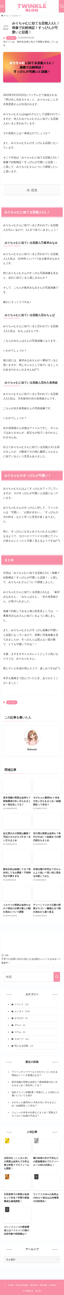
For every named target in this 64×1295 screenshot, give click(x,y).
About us (34, 1285)
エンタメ (11, 38)
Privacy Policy (21, 1285)
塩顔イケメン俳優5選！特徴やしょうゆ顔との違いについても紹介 (35, 1094)
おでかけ (21, 1018)
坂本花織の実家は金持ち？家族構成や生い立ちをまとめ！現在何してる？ (35, 1084)
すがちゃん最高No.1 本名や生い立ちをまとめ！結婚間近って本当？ (34, 1104)
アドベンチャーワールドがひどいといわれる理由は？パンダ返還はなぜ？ (35, 1073)
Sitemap (43, 1285)
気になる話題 (23, 1045)
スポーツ (21, 1039)
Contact (52, 1285)
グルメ (19, 1025)
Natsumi (32, 749)
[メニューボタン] (2, 6)
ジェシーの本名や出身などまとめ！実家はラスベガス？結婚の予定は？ (35, 1114)
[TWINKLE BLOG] (32, 7)
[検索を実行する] (56, 977)
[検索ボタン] (62, 6)
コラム (19, 1032)
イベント (21, 1004)
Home (11, 1285)
